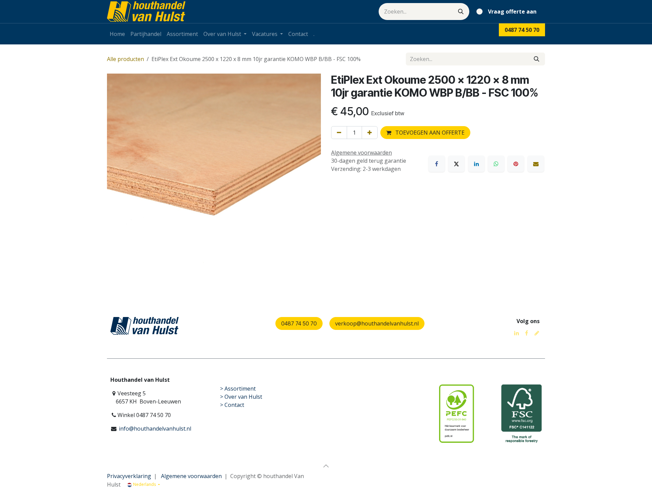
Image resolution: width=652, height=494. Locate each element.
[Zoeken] (460, 11)
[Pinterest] (516, 164)
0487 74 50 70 (299, 323)
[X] (456, 164)
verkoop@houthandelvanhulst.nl (377, 323)
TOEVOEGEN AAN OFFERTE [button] (429, 132)
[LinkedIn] (476, 164)
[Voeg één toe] (370, 132)
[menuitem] (117, 34)
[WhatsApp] (496, 164)
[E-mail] (536, 164)
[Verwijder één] (339, 132)
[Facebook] (437, 164)
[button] (326, 466)
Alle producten (125, 59)
